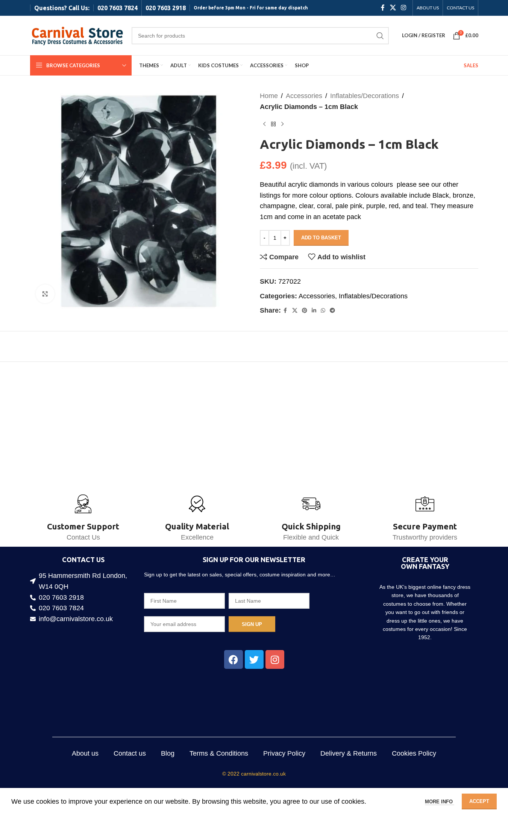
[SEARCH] (380, 35)
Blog (167, 753)
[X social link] (392, 8)
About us (85, 753)
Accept (479, 801)
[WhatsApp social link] (323, 310)
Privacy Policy (284, 753)
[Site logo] (77, 35)
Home (269, 96)
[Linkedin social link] (313, 310)
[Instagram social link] (403, 8)
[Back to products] (273, 124)
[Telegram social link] (332, 310)
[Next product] (282, 124)
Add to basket (321, 237)
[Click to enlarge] (45, 293)
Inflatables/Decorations (364, 96)
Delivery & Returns (348, 753)
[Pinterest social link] (304, 310)
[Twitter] (254, 659)
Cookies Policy (414, 753)
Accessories (304, 96)
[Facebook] (233, 659)
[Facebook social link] (382, 8)
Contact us (130, 753)
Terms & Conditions (219, 753)
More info (439, 801)
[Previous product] (264, 124)
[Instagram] (274, 659)
